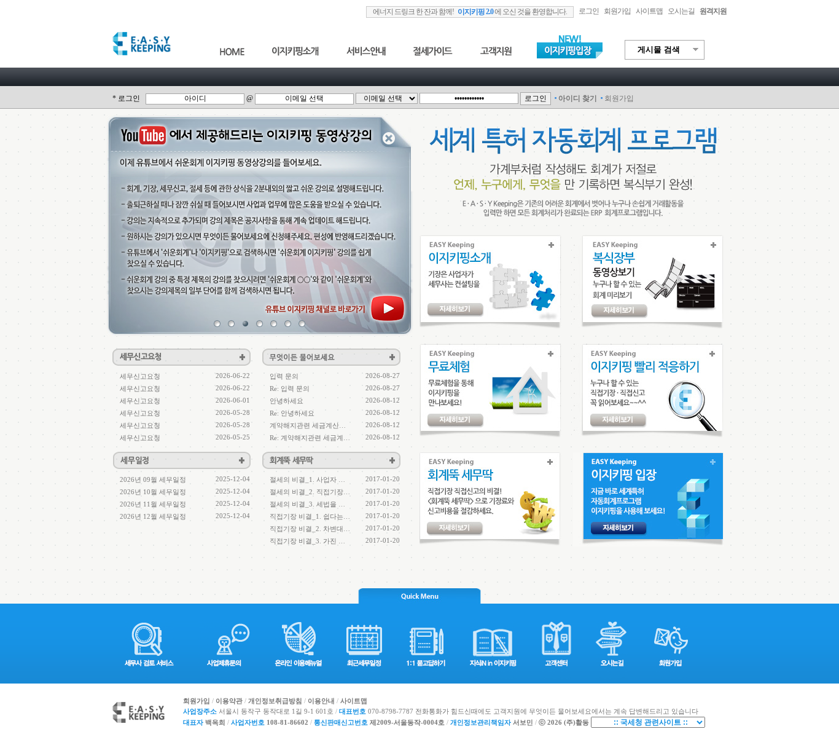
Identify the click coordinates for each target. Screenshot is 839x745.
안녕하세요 (286, 400)
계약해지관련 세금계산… (308, 425)
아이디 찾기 (577, 98)
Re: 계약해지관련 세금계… (310, 437)
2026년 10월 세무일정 (153, 491)
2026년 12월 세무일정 (153, 516)
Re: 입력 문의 (290, 388)
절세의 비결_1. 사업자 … (307, 479)
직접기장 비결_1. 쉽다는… (310, 516)
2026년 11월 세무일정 (153, 504)
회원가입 (617, 11)
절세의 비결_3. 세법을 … (307, 504)
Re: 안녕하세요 (292, 413)
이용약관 (229, 701)
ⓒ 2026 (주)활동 (564, 722)
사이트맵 (353, 701)
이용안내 (321, 701)
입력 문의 (284, 376)
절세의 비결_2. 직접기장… (310, 491)
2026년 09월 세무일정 (153, 479)
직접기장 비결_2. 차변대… (310, 528)
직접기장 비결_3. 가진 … (307, 541)
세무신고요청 (140, 376)
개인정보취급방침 (275, 701)
